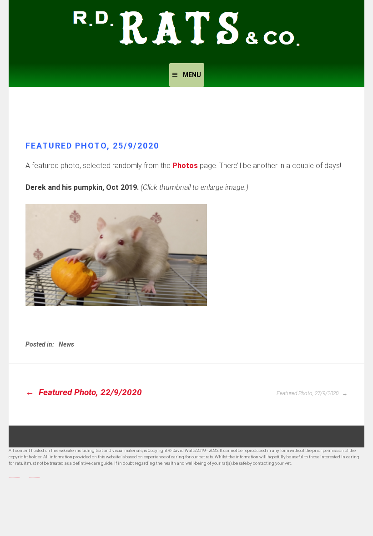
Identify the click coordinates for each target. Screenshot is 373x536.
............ (14, 476)
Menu (192, 75)
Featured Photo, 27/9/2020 (308, 393)
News (66, 344)
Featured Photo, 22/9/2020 (89, 392)
